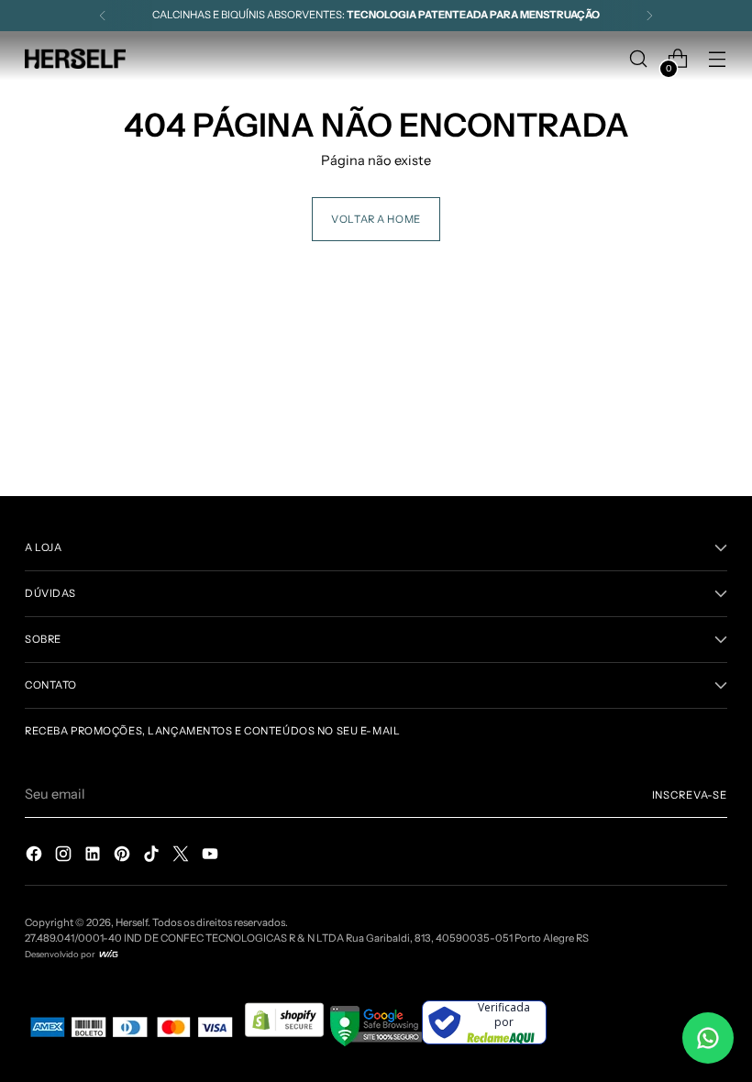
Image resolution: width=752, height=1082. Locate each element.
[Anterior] (103, 15)
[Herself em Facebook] (36, 857)
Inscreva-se (689, 795)
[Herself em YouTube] (212, 857)
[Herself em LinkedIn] (94, 857)
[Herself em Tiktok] (153, 857)
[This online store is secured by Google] (376, 1041)
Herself (132, 922)
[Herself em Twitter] (182, 857)
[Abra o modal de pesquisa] (639, 59)
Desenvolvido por (61, 954)
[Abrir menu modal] (717, 59)
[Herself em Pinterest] (124, 857)
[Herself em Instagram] (65, 857)
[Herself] (75, 58)
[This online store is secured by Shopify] (286, 1041)
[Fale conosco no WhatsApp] (708, 1038)
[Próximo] (649, 15)
